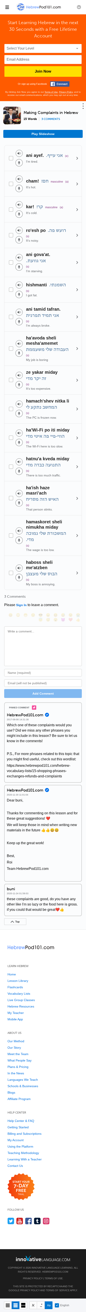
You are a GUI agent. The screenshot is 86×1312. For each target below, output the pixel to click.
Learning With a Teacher (24, 1159)
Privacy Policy (66, 92)
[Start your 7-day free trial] (21, 1186)
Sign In (21, 605)
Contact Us (15, 1166)
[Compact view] (8, 1305)
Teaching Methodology (23, 1153)
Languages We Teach (22, 1079)
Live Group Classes (21, 1000)
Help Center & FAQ (20, 1121)
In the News (15, 1073)
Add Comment (43, 693)
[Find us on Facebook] (28, 1221)
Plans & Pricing (17, 1067)
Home (11, 974)
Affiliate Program (19, 1099)
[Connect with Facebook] (60, 84)
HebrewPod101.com (55, 1271)
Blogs (11, 1092)
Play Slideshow (43, 134)
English (64, 1305)
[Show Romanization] (48, 1305)
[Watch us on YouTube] (19, 1221)
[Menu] (7, 7)
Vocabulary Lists (18, 993)
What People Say (19, 1060)
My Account (15, 1140)
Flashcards (15, 987)
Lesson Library (17, 981)
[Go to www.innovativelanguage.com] (43, 1258)
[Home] (39, 10)
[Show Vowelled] (41, 1305)
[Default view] (15, 1305)
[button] (79, 7)
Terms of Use (51, 92)
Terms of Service (57, 1290)
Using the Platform (20, 1146)
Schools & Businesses (22, 1086)
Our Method (15, 1041)
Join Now (43, 71)
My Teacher (15, 1013)
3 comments (50, 119)
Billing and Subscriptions (24, 1133)
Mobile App (15, 1019)
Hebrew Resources (20, 1006)
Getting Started (18, 1127)
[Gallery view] (23, 1305)
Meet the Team (17, 1054)
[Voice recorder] (19, 162)
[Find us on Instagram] (46, 1221)
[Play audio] (19, 153)
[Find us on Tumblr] (37, 1221)
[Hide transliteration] (33, 1305)
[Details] (77, 158)
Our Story (14, 1047)
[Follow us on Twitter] (10, 1221)
